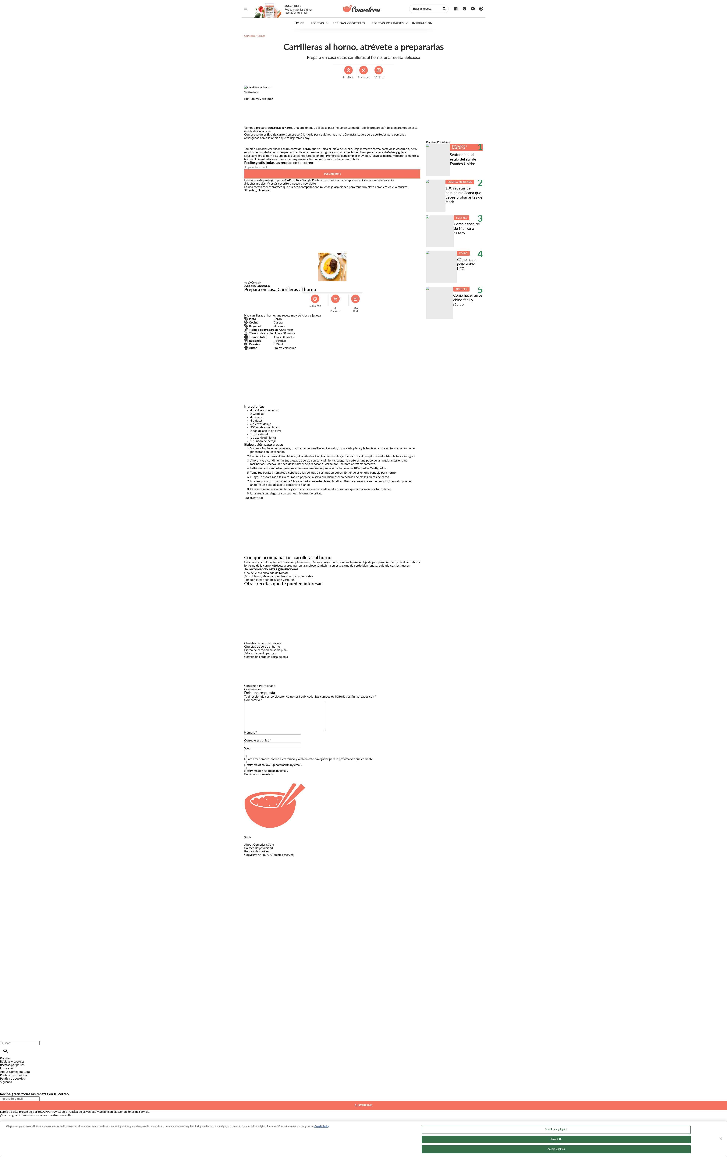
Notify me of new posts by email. (266, 770)
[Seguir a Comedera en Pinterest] (481, 9)
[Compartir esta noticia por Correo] (276, 102)
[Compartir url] (248, 122)
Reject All (556, 1139)
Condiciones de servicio (378, 180)
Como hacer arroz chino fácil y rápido (467, 300)
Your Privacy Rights (556, 1129)
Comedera (249, 36)
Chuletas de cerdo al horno (262, 646)
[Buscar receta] (444, 9)
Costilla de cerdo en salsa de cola (266, 656)
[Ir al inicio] (363, 806)
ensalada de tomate (276, 573)
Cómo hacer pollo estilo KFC (467, 264)
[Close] (721, 1138)
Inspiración (422, 23)
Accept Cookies (556, 1149)
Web (247, 748)
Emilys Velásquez (261, 98)
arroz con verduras (282, 579)
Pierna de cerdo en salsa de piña (265, 650)
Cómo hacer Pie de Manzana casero (467, 228)
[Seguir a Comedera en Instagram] (464, 9)
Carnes (261, 36)
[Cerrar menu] (4, 1036)
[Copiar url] (253, 113)
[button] (246, 282)
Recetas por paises (388, 23)
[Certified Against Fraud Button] (257, 858)
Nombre (250, 732)
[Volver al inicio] (327, 870)
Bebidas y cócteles (348, 23)
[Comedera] (361, 8)
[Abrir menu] (245, 9)
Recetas (317, 23)
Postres (461, 218)
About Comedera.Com (259, 844)
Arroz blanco (252, 576)
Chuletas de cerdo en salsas (262, 643)
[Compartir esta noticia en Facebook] (258, 102)
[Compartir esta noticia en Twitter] (267, 102)
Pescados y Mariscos (460, 147)
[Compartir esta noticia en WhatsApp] (249, 102)
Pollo (463, 253)
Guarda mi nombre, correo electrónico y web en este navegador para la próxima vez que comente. (309, 759)
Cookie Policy (321, 1126)
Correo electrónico (257, 740)
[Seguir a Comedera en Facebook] (456, 9)
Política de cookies (256, 851)
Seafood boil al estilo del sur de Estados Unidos (463, 159)
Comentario (253, 700)
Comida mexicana (460, 182)
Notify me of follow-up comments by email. (273, 764)
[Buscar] (5, 1050)
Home (299, 23)
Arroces (461, 289)
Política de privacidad (326, 180)
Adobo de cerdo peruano (260, 653)
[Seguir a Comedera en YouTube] (473, 9)
